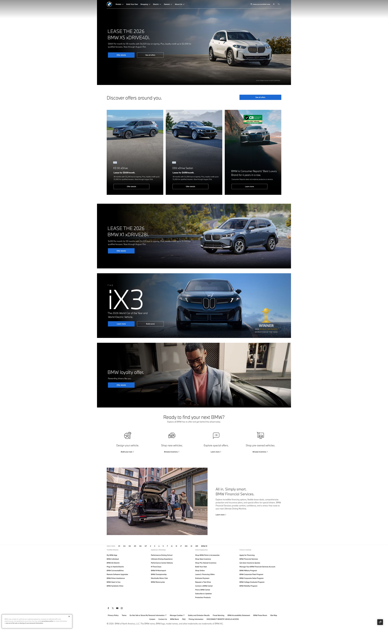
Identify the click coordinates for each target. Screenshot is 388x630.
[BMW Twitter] (112, 608)
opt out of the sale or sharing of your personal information (24, 623)
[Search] (278, 4)
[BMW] (109, 4)
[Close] (69, 616)
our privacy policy (47, 621)
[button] (380, 622)
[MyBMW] (273, 4)
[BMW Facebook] (108, 608)
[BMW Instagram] (121, 608)
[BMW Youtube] (117, 608)
